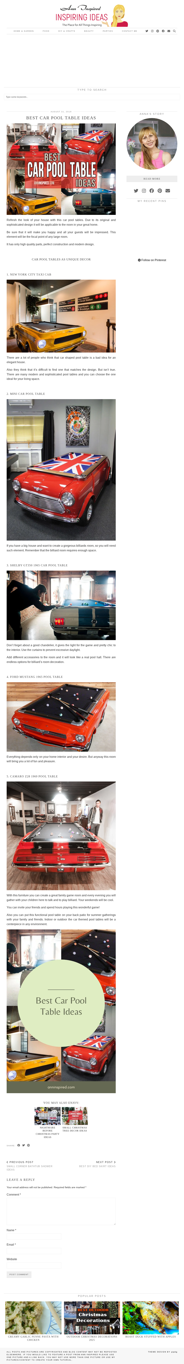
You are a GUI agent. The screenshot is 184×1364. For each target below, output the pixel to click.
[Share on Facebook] (19, 1145)
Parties (108, 31)
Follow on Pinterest (153, 260)
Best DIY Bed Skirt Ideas (97, 1164)
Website (12, 1259)
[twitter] (136, 190)
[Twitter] (147, 31)
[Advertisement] (92, 61)
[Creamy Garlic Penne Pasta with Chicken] (33, 1317)
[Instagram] (152, 31)
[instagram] (144, 190)
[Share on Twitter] (23, 1145)
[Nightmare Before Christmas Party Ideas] (47, 1116)
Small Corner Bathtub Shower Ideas (29, 1166)
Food (46, 31)
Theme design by (162, 1352)
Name (11, 1230)
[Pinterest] (157, 31)
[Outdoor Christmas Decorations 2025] (92, 1317)
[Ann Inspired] (92, 14)
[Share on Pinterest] (28, 1145)
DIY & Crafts (66, 31)
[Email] (169, 31)
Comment (14, 1194)
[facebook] (152, 190)
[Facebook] (163, 31)
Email (11, 1244)
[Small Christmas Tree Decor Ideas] (75, 1116)
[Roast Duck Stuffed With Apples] (151, 1317)
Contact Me (129, 31)
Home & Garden (24, 31)
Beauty (89, 31)
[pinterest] (160, 190)
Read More (152, 178)
